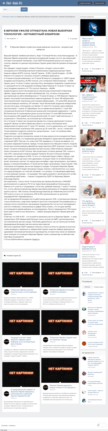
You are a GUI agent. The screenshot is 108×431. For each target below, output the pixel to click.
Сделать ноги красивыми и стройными (92, 333)
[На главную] (12, 3)
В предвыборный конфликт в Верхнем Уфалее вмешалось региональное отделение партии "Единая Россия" (23, 393)
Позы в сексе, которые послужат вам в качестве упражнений (95, 322)
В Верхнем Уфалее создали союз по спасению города (63, 339)
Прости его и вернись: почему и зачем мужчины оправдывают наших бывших (96, 310)
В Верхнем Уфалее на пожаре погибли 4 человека (62, 291)
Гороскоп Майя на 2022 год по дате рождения (95, 343)
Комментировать (87, 71)
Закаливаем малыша (95, 400)
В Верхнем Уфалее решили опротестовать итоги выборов (24, 291)
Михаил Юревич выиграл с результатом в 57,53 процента (62, 386)
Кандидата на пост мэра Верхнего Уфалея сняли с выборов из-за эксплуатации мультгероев (23, 341)
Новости (35, 239)
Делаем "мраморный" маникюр (95, 373)
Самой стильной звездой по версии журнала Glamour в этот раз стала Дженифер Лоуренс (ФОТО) (96, 361)
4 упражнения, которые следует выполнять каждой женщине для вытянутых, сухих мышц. (96, 296)
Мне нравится (12, 38)
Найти (24, 9)
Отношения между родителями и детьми (95, 382)
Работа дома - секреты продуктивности (95, 391)
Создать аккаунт (85, 3)
